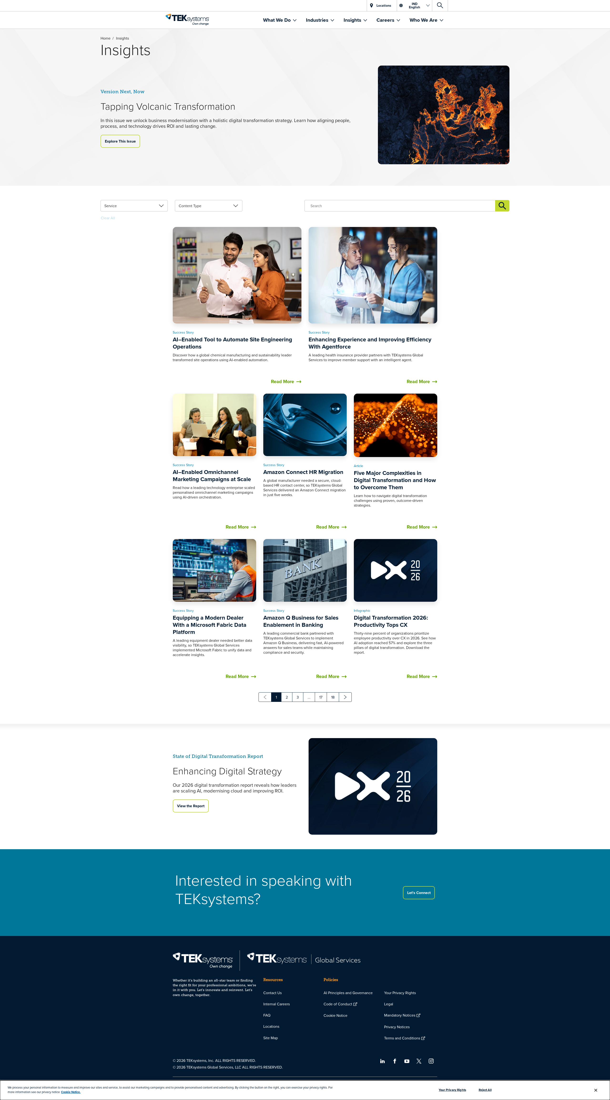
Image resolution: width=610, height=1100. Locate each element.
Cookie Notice (335, 1015)
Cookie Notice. (71, 1092)
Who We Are (424, 20)
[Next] (345, 697)
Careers (386, 20)
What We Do (277, 20)
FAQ (266, 1015)
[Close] (596, 1090)
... (309, 697)
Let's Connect (419, 892)
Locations (271, 1026)
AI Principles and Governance (348, 992)
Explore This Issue (120, 141)
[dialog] (305, 1090)
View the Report (190, 806)
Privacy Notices (397, 1026)
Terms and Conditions (402, 1038)
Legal (388, 1004)
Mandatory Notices (399, 1015)
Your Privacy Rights (400, 992)
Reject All (485, 1090)
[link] (134, 205)
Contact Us (272, 992)
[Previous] (265, 697)
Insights (353, 20)
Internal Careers (276, 1004)
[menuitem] (279, 20)
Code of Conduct (338, 1004)
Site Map (270, 1037)
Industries (318, 20)
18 (333, 697)
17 (320, 697)
